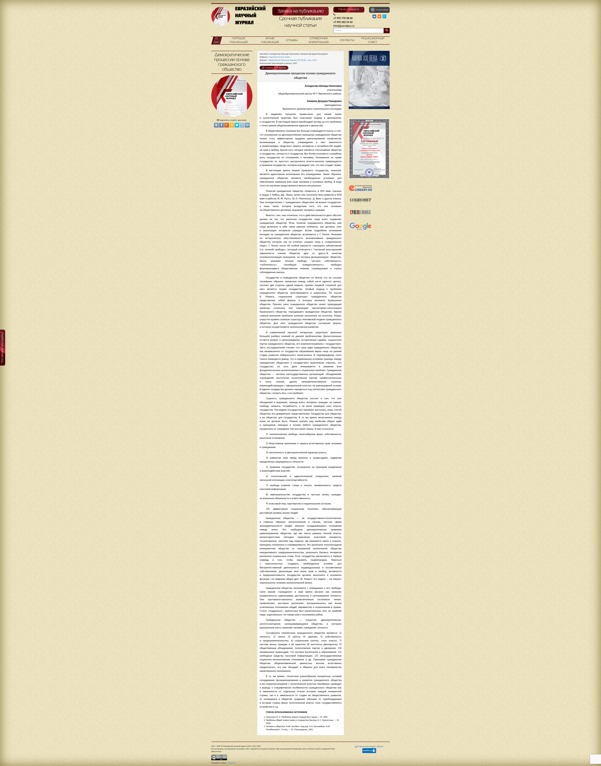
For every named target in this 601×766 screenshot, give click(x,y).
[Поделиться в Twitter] (237, 125)
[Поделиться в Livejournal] (242, 125)
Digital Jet (231, 763)
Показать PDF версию (275, 68)
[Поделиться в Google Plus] (226, 125)
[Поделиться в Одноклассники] (231, 125)
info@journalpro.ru (343, 26)
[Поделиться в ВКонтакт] (216, 125)
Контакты (347, 40)
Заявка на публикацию (300, 11)
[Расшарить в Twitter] (379, 16)
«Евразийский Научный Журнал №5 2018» (292, 60)
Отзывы (292, 40)
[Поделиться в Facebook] (221, 125)
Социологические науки (279, 57)
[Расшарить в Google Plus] (384, 16)
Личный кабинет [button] (381, 10)
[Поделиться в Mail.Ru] (247, 125)
